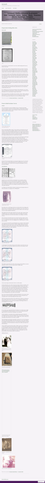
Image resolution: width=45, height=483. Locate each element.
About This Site (8, 8)
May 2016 (33, 75)
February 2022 (34, 50)
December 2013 (34, 90)
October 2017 (34, 63)
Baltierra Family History (36, 124)
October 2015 (34, 79)
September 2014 (34, 84)
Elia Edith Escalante (35, 36)
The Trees (15, 8)
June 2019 (33, 56)
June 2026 (34, 41)
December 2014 (34, 82)
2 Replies (3, 105)
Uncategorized (34, 128)
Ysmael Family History (35, 130)
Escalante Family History (13, 471)
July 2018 (33, 59)
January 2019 (34, 57)
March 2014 (34, 88)
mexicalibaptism (4, 166)
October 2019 (34, 55)
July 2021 (33, 51)
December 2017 (34, 62)
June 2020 (34, 54)
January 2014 (34, 89)
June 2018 (33, 60)
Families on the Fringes (36, 126)
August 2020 (34, 53)
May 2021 (33, 52)
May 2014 (33, 86)
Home (3, 8)
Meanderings (34, 127)
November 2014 (34, 83)
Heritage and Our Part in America (37, 31)
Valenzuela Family (35, 129)
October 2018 (34, 58)
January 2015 (34, 81)
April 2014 (34, 87)
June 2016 (33, 74)
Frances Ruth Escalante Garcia (9, 103)
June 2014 (33, 85)
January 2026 (34, 42)
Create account (34, 114)
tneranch (4, 4)
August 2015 (34, 80)
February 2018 (34, 61)
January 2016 (34, 76)
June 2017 (33, 66)
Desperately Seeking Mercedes (9, 28)
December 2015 (34, 77)
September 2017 (34, 64)
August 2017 (34, 65)
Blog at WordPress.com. (5, 479)
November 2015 (34, 78)
